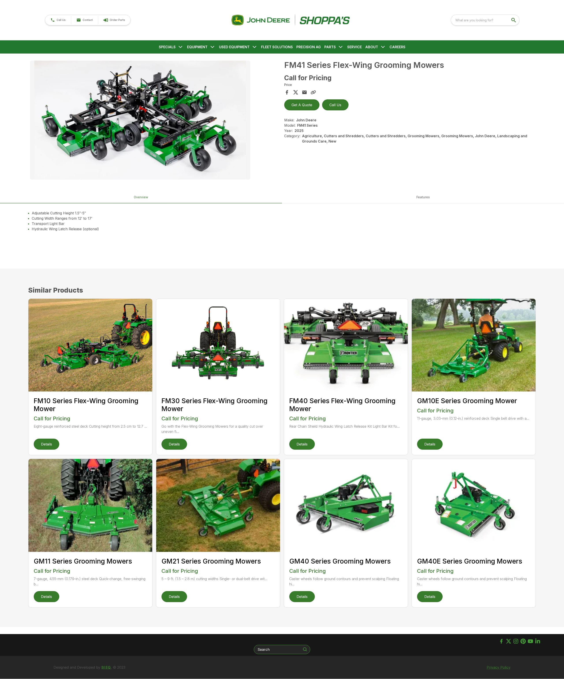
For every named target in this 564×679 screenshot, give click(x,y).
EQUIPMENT (197, 47)
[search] (514, 20)
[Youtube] (530, 641)
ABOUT (371, 47)
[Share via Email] (304, 92)
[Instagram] (516, 641)
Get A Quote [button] (301, 105)
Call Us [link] (335, 105)
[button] (58, 20)
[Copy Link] (313, 92)
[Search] (305, 649)
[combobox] (485, 20)
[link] (114, 20)
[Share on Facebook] (286, 92)
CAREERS (397, 47)
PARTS (330, 47)
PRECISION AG (308, 47)
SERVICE (354, 47)
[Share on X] (295, 92)
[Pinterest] (523, 641)
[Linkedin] (537, 641)
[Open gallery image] (140, 120)
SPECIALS (167, 47)
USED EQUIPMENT (234, 47)
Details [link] (46, 444)
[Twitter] (508, 641)
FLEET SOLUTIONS (277, 47)
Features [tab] (423, 197)
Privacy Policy (498, 667)
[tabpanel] (155, 121)
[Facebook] (501, 641)
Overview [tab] (141, 197)
